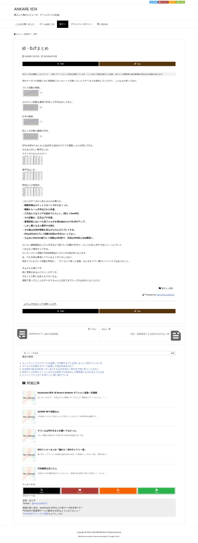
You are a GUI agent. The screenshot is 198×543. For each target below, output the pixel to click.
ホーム (18, 34)
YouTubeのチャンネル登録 (36, 513)
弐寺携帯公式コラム (47, 468)
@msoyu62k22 (39, 503)
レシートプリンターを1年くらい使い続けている (45, 375)
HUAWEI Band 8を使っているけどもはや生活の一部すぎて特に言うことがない (60, 369)
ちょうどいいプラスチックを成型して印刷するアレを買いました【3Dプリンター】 (62, 363)
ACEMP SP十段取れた (48, 411)
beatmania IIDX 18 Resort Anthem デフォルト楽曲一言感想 (67, 392)
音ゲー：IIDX (32, 34)
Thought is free (113, 536)
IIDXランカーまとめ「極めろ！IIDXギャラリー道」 (62, 449)
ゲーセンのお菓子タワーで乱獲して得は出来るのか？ (48, 366)
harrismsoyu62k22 (165, 294)
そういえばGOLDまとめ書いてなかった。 (58, 430)
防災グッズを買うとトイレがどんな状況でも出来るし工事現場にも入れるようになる (63, 372)
